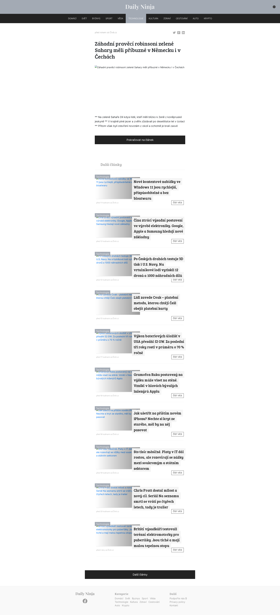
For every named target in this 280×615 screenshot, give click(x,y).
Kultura (134, 601)
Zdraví (143, 601)
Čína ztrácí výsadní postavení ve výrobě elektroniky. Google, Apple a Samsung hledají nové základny (158, 228)
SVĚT (84, 18)
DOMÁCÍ (72, 18)
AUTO (196, 18)
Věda (152, 598)
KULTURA (153, 18)
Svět (127, 598)
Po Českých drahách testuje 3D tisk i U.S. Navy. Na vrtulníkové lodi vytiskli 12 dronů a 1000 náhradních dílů (158, 267)
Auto (117, 605)
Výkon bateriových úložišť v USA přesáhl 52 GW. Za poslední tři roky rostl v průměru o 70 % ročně (159, 344)
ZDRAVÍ (167, 18)
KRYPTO (208, 18)
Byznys (136, 598)
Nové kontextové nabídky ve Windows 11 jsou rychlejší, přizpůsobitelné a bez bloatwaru (157, 190)
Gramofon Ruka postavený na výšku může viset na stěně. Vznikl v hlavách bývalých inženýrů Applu (158, 383)
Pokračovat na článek (140, 139)
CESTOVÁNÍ (182, 18)
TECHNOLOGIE (136, 18)
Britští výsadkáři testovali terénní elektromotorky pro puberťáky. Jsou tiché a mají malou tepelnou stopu (157, 537)
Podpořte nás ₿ (178, 598)
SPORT (109, 18)
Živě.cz (113, 32)
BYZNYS (96, 18)
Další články (140, 574)
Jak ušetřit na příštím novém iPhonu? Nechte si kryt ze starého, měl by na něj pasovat (157, 421)
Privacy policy (177, 601)
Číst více (177, 202)
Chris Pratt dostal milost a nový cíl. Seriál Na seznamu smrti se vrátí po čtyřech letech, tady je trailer (156, 498)
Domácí (119, 598)
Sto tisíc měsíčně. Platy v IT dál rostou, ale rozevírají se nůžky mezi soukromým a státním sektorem (159, 460)
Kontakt (174, 605)
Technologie (102, 176)
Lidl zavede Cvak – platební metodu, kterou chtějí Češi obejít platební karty (156, 303)
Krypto (125, 605)
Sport (145, 598)
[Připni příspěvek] (174, 32)
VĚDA (120, 18)
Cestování (154, 601)
